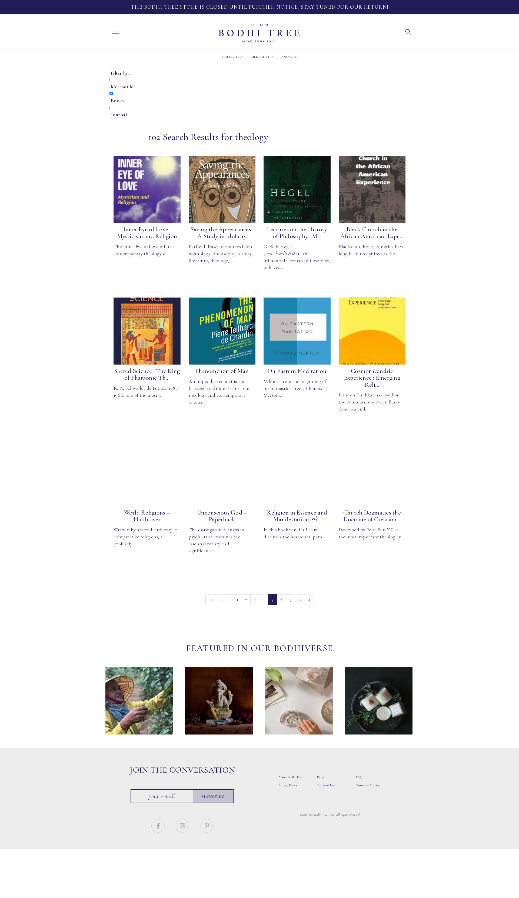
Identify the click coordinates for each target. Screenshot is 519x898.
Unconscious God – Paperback (222, 516)
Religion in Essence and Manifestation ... (297, 516)
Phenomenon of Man (222, 371)
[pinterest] (207, 825)
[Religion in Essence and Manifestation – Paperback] (297, 472)
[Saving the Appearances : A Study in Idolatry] (222, 189)
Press (320, 777)
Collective (233, 57)
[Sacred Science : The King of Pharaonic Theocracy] (147, 331)
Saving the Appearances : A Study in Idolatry (222, 233)
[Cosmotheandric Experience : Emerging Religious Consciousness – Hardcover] (372, 331)
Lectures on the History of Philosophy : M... (297, 233)
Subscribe (213, 796)
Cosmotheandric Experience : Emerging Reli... (372, 378)
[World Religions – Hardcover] (147, 472)
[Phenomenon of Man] (222, 331)
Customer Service (368, 785)
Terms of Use (326, 785)
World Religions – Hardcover (147, 516)
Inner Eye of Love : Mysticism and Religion (147, 233)
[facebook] (158, 825)
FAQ (359, 777)
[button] (408, 31)
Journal (289, 57)
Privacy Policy (287, 785)
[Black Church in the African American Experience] (372, 189)
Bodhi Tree (259, 33)
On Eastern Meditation (297, 371)
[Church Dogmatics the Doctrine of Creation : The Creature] (372, 472)
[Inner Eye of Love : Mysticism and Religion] (147, 189)
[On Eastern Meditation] (297, 331)
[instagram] (183, 825)
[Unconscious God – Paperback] (222, 472)
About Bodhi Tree (290, 777)
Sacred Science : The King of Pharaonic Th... (147, 374)
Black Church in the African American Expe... (372, 233)
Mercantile (262, 57)
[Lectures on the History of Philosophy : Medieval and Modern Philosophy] (297, 189)
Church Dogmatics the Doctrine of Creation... (372, 516)
